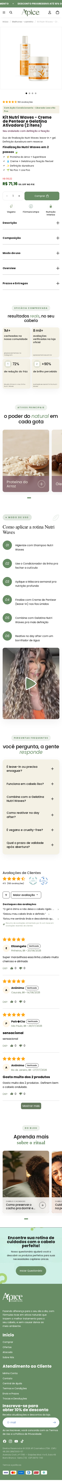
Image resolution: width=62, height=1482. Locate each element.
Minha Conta (10, 1373)
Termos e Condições (15, 1388)
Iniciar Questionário (31, 1270)
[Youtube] (16, 1441)
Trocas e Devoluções (15, 1398)
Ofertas (7, 1347)
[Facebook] (5, 1441)
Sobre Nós (8, 1357)
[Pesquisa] (11, 12)
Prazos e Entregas (15, 283)
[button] (10, 102)
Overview (9, 268)
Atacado (8, 1352)
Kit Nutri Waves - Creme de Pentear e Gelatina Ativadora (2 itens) (48, 21)
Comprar (8, 1342)
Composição (12, 238)
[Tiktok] (22, 1441)
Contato (7, 1378)
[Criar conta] (54, 1422)
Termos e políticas (12, 1464)
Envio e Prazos (11, 1393)
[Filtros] (6, 895)
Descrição (10, 223)
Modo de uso (12, 253)
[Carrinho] (57, 12)
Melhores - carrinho (22, 21)
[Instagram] (10, 1441)
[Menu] (4, 12)
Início (5, 21)
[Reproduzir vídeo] (31, 683)
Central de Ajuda (12, 1383)
